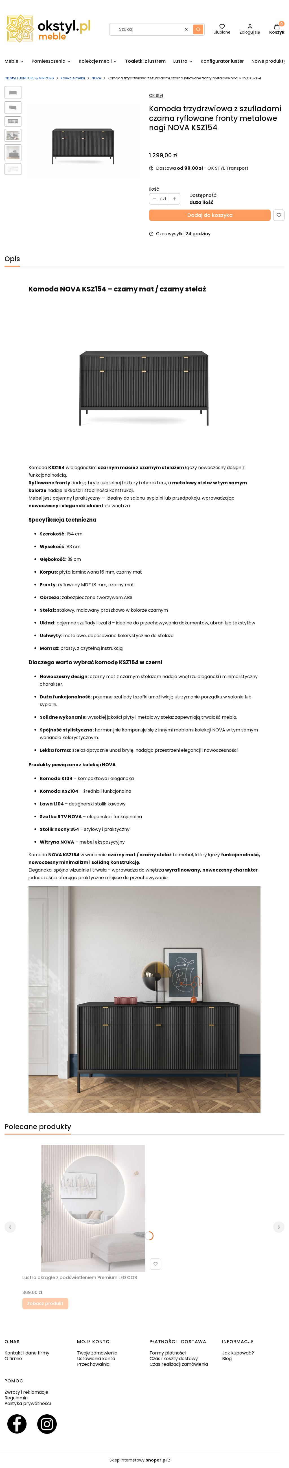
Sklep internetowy (138, 1460)
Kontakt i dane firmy (27, 1353)
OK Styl (156, 95)
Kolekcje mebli (73, 78)
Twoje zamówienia (97, 1353)
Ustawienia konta (96, 1358)
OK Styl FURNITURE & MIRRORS (29, 78)
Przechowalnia (93, 1364)
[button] (198, 29)
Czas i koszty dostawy (174, 1358)
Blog (227, 1358)
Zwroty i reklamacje (26, 1392)
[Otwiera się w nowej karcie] (17, 1424)
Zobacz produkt (45, 1303)
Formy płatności (168, 1353)
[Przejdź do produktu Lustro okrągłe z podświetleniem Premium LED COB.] (92, 1208)
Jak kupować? (238, 1353)
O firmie (13, 1358)
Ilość (154, 189)
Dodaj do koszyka (210, 215)
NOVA (96, 78)
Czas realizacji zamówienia (179, 1364)
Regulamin (16, 1398)
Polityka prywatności (28, 1403)
